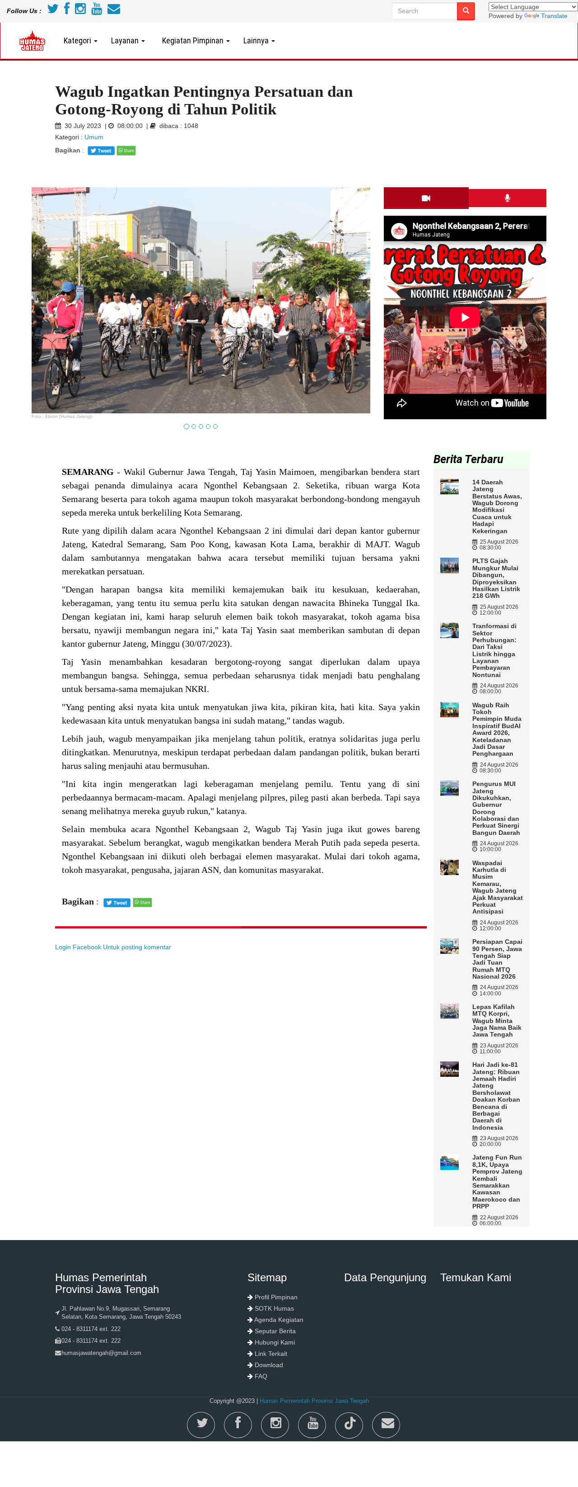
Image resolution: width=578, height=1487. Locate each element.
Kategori (78, 40)
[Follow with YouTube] (96, 10)
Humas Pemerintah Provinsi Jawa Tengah (314, 1400)
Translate (554, 15)
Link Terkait (271, 1353)
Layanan (125, 40)
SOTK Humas (274, 1308)
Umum (93, 137)
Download (269, 1365)
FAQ (261, 1376)
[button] (57, 351)
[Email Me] (113, 10)
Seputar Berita (275, 1331)
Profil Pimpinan (276, 1297)
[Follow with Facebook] (67, 10)
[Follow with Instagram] (80, 10)
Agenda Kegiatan (278, 1319)
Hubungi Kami (275, 1342)
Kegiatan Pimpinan (191, 40)
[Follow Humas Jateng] (53, 10)
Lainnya (256, 40)
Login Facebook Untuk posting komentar (113, 947)
